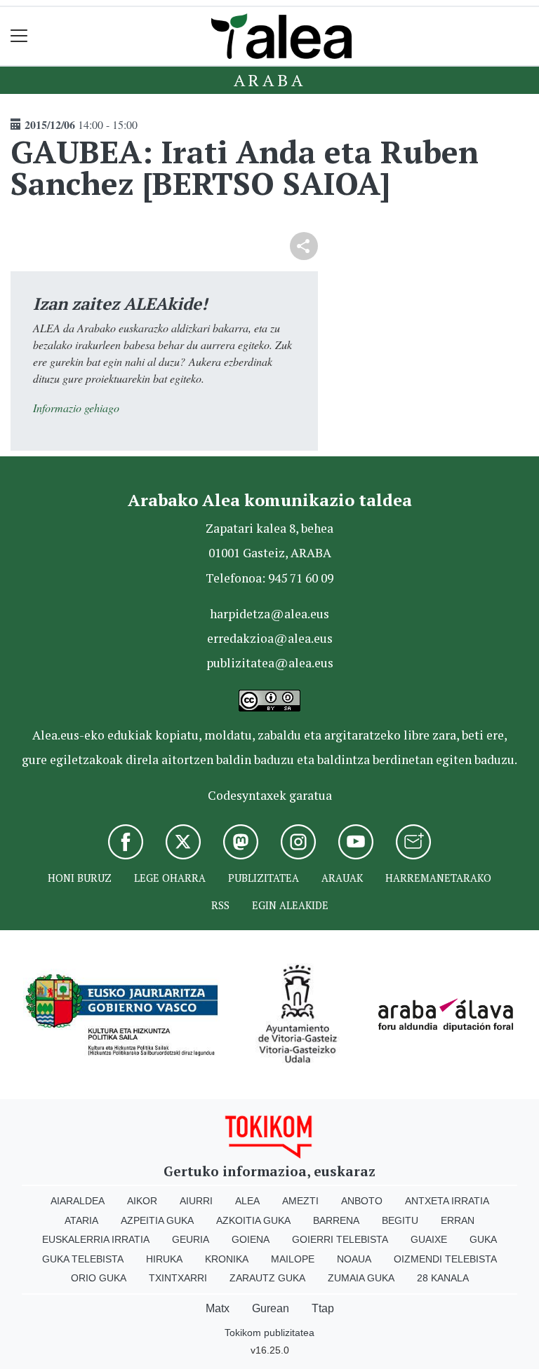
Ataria (81, 1220)
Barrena (336, 1220)
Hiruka (164, 1259)
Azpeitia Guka (157, 1220)
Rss (220, 905)
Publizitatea (263, 878)
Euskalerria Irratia (95, 1239)
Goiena (251, 1239)
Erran (457, 1220)
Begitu (400, 1220)
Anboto (361, 1200)
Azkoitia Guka (253, 1220)
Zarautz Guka (267, 1277)
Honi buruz (80, 878)
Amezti (300, 1200)
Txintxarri (178, 1277)
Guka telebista (83, 1259)
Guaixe (429, 1239)
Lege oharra (170, 878)
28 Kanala (443, 1277)
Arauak (342, 878)
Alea (247, 1200)
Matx (217, 1308)
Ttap (323, 1308)
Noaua (354, 1259)
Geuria (190, 1239)
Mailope (292, 1259)
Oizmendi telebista (445, 1259)
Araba (270, 80)
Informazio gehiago (76, 407)
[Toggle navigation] (19, 36)
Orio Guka (98, 1277)
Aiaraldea (78, 1200)
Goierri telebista (340, 1239)
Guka (483, 1239)
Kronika (226, 1259)
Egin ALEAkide (290, 905)
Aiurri (196, 1200)
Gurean (270, 1308)
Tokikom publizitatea (269, 1332)
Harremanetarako (438, 878)
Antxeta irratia (447, 1200)
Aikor (142, 1200)
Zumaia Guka (361, 1277)
